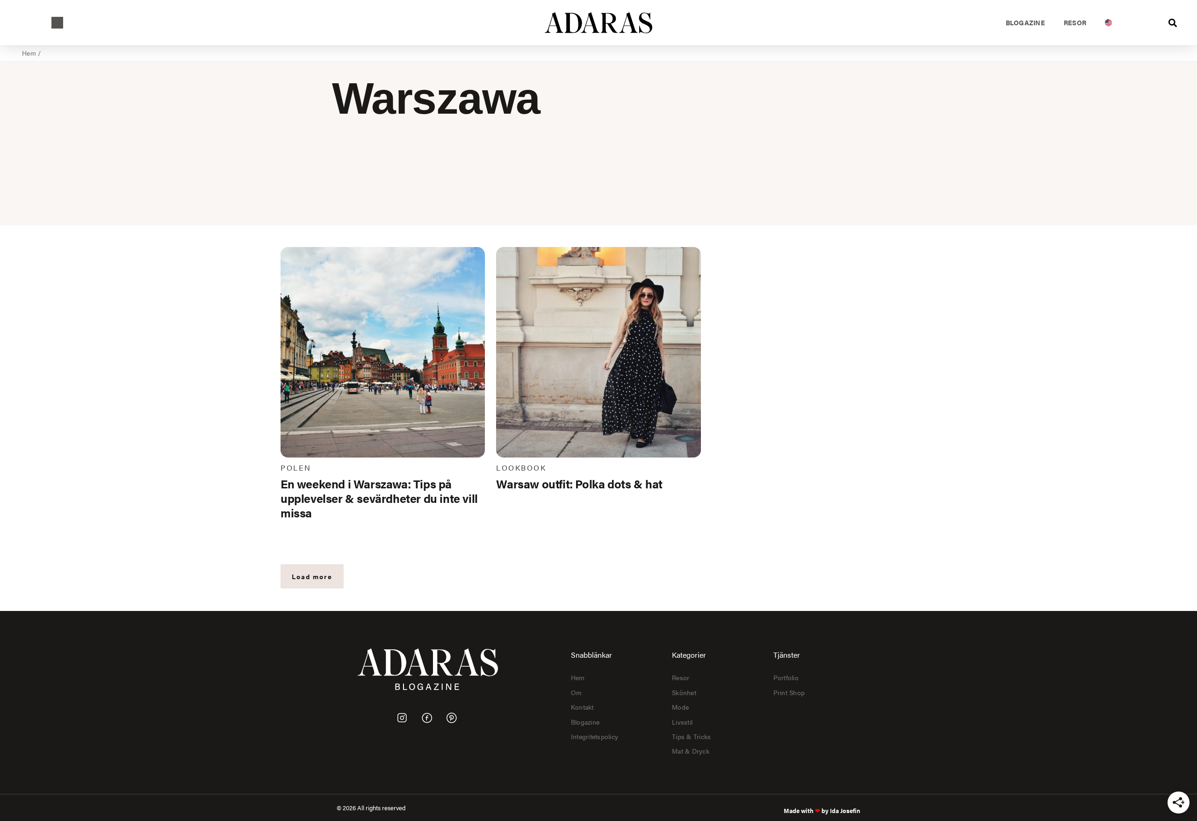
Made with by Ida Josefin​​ (822, 810)
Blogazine (1025, 22)
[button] (57, 23)
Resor (1075, 22)
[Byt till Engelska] (1108, 23)
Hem (29, 53)
